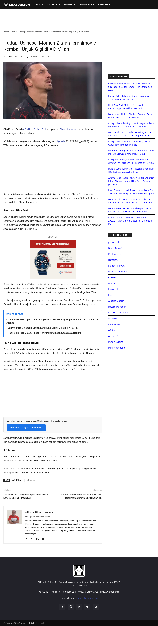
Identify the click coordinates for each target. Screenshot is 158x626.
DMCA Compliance (109, 591)
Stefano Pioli (39, 129)
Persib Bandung (116, 347)
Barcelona (113, 259)
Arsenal (112, 283)
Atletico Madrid (116, 300)
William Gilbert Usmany (18, 57)
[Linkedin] (38, 539)
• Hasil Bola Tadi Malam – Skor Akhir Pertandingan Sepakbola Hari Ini (43, 333)
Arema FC (113, 336)
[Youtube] (96, 607)
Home (6, 31)
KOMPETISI (52, 4)
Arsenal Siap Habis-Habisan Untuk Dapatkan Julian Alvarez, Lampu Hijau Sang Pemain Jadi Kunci (131, 181)
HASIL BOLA (104, 4)
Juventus (112, 295)
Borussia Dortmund (118, 312)
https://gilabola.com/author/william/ (37, 517)
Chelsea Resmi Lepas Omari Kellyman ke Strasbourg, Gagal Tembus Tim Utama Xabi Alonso (130, 87)
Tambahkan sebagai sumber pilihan (26, 427)
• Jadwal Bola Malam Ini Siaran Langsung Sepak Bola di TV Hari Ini (42, 327)
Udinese (30, 480)
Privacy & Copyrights (87, 591)
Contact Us (68, 591)
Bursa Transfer (116, 248)
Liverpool (113, 289)
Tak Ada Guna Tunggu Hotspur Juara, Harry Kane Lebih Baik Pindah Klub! (25, 496)
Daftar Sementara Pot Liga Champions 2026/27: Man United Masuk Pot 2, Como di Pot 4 (130, 220)
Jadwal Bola (114, 242)
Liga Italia (60, 141)
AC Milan (27, 129)
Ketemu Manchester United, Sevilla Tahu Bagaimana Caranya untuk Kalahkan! (81, 496)
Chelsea (112, 277)
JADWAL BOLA (86, 4)
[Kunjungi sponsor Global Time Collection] (52, 259)
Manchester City (116, 265)
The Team (55, 591)
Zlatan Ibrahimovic (69, 129)
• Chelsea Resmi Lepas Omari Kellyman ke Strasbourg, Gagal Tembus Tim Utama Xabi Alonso (52, 321)
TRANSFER (69, 4)
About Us (43, 591)
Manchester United (118, 271)
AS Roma (112, 330)
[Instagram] (32, 539)
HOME (39, 4)
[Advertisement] (79, 20)
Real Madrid (114, 253)
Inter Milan (114, 324)
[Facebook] (27, 539)
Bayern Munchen (117, 306)
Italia (14, 31)
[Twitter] (44, 539)
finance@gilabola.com (87, 598)
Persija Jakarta (115, 341)
